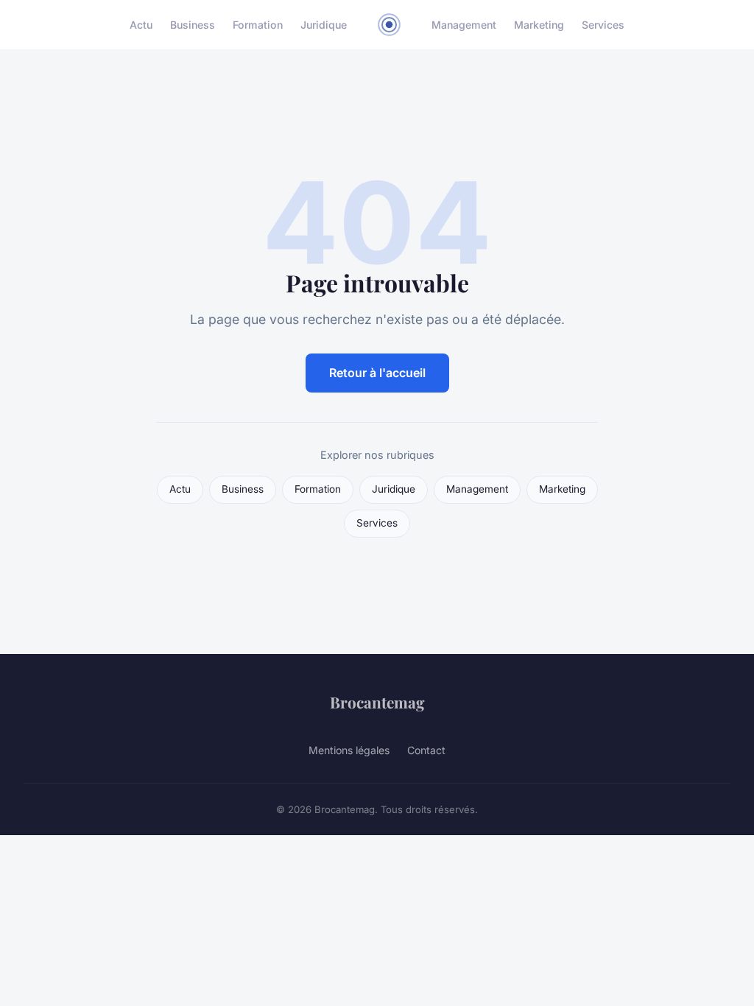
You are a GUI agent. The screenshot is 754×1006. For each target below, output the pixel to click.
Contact (426, 750)
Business (192, 24)
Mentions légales (349, 750)
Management (463, 24)
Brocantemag (377, 702)
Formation (258, 24)
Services (603, 24)
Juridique (323, 24)
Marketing (539, 24)
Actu (141, 24)
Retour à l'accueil (377, 372)
